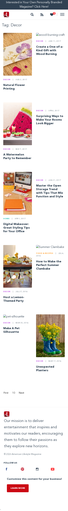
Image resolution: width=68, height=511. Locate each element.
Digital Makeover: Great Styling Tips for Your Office (16, 228)
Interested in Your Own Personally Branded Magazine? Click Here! (34, 4)
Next (21, 393)
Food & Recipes (44, 253)
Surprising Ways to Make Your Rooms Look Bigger (49, 120)
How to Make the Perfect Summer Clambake (48, 265)
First (6, 393)
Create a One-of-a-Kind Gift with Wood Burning (49, 51)
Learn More (18, 488)
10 (13, 393)
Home (6, 219)
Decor (7, 80)
